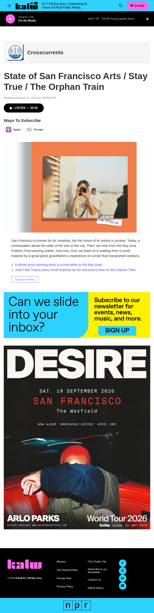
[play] (10, 19)
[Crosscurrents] (15, 52)
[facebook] (122, 563)
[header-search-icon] (120, 5)
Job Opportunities (67, 570)
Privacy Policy (65, 586)
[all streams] (148, 18)
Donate (139, 6)
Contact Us (94, 579)
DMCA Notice (95, 588)
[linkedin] (122, 578)
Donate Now (64, 578)
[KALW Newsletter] (77, 315)
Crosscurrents (45, 52)
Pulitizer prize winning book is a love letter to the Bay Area (58, 265)
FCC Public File (97, 561)
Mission (61, 561)
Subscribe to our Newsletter (97, 571)
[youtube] (122, 586)
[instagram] (122, 571)
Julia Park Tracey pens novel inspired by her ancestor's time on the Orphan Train (75, 270)
